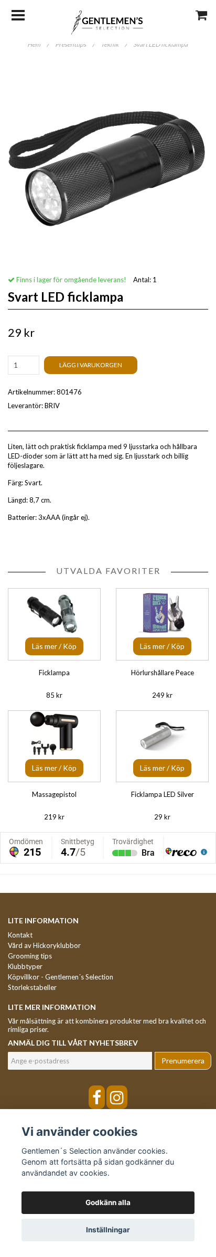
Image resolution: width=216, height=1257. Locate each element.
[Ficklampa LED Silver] (162, 746)
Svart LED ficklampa (161, 44)
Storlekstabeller (32, 987)
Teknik (114, 44)
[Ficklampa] (54, 624)
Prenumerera (182, 1060)
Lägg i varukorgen (90, 365)
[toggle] (23, 14)
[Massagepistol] (54, 746)
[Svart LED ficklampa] (108, 164)
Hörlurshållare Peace (162, 672)
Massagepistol (54, 794)
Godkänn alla (108, 1202)
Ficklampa (54, 672)
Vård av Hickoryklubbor (44, 945)
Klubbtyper (25, 966)
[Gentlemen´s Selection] (108, 21)
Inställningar (108, 1230)
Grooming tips (30, 956)
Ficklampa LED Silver (162, 794)
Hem (38, 44)
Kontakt (20, 935)
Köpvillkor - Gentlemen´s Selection (60, 977)
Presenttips (74, 44)
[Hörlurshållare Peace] (162, 624)
